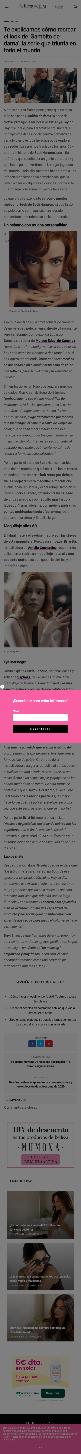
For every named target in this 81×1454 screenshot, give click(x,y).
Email (16, 711)
